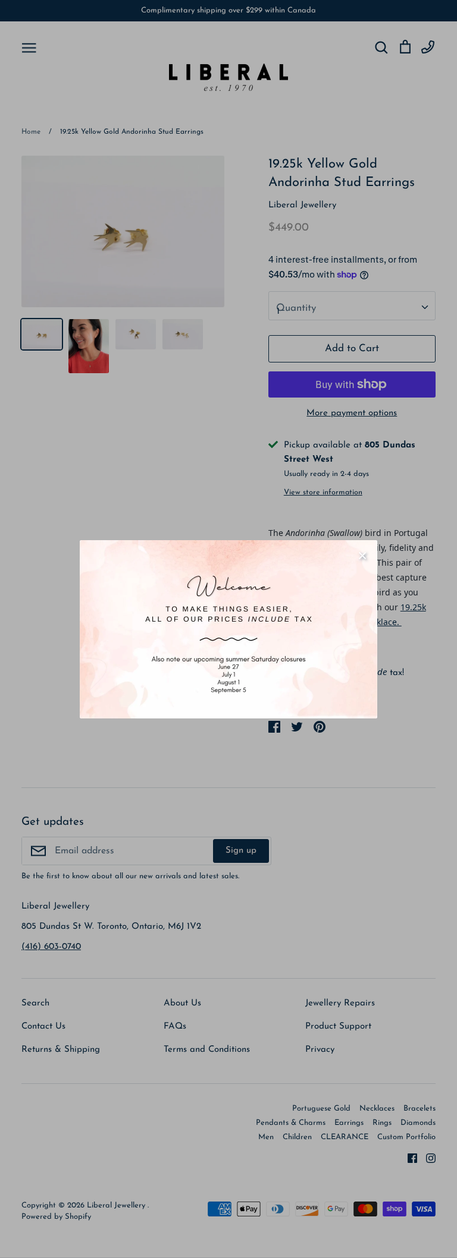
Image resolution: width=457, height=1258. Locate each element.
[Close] (362, 555)
